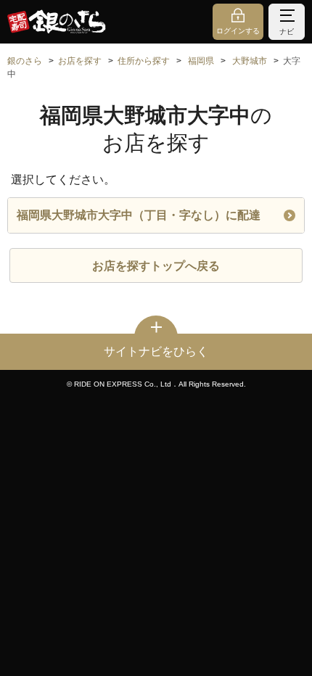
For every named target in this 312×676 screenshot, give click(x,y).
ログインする (238, 31)
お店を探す (80, 61)
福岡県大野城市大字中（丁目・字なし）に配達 (138, 215)
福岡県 (201, 61)
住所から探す (144, 61)
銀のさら (24, 61)
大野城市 (249, 61)
